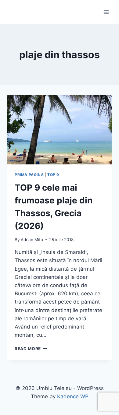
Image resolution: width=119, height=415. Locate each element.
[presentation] (59, 129)
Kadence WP (72, 396)
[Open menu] (106, 12)
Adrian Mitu (32, 239)
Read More (31, 348)
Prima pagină (29, 174)
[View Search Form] (12, 12)
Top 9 (53, 174)
